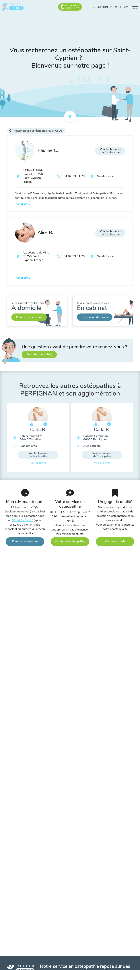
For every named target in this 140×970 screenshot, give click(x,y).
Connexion (100, 7)
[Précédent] (4, 438)
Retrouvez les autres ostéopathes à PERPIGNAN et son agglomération (70, 390)
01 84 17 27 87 (22, 520)
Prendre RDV (119, 7)
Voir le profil (38, 463)
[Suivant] (135, 438)
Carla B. (38, 429)
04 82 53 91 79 (74, 176)
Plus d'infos (22, 204)
